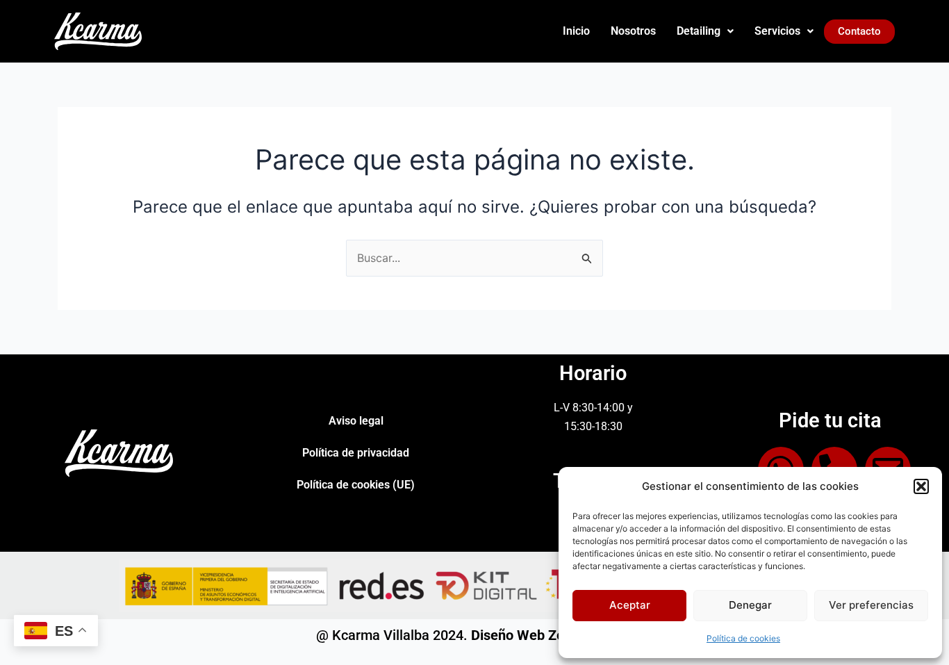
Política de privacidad (355, 452)
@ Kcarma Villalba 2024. (474, 635)
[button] (921, 486)
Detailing (698, 31)
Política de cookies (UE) (356, 484)
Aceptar (629, 604)
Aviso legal (356, 420)
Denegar (750, 604)
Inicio (576, 31)
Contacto (859, 31)
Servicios (777, 31)
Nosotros (633, 31)
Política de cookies (743, 638)
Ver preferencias (871, 604)
